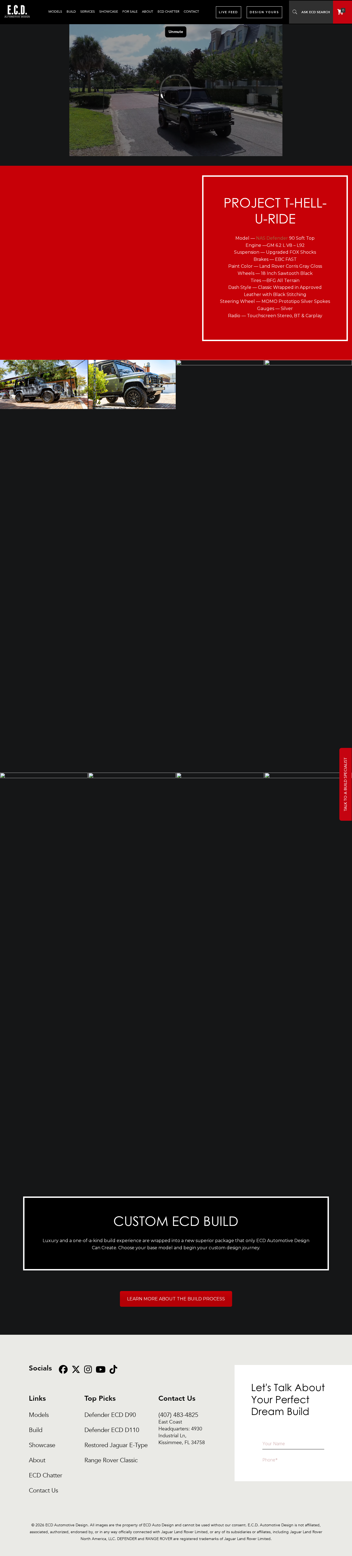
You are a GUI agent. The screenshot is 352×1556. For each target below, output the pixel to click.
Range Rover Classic (111, 1460)
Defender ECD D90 (110, 1415)
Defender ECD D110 (111, 1430)
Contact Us (43, 1490)
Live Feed (228, 12)
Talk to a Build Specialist (345, 784)
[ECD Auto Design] (17, 20)
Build (35, 1430)
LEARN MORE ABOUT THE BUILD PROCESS (176, 1298)
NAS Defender (272, 238)
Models (39, 1415)
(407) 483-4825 (181, 1415)
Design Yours (264, 12)
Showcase (42, 1445)
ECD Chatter (45, 1475)
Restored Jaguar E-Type (116, 1445)
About (37, 1460)
